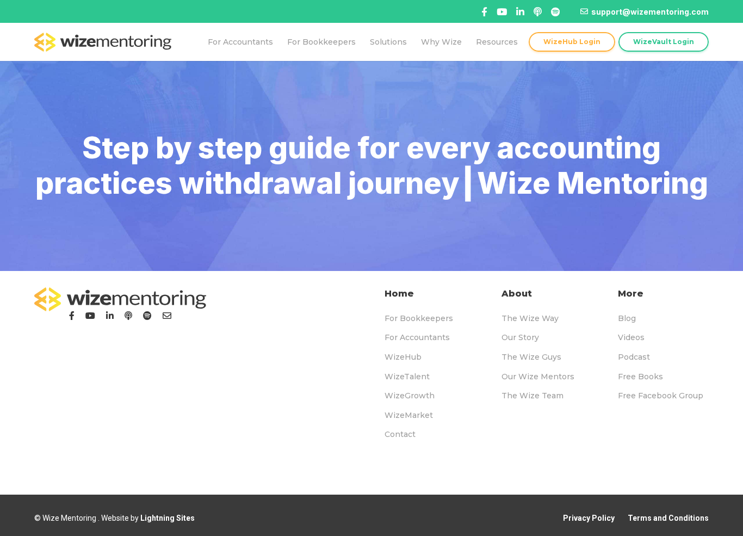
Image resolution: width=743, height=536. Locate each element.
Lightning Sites (167, 518)
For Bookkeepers (419, 318)
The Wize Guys (531, 357)
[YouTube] (90, 315)
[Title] (502, 11)
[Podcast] (128, 315)
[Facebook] (484, 11)
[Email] (167, 315)
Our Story (520, 337)
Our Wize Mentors (537, 376)
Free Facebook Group (660, 396)
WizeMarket (409, 415)
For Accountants (417, 337)
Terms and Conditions (668, 518)
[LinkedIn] (110, 315)
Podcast (634, 357)
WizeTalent (407, 376)
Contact (400, 434)
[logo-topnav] (102, 42)
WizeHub (403, 357)
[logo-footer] (120, 299)
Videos (631, 337)
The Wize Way (530, 318)
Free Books (640, 376)
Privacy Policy (589, 518)
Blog (627, 318)
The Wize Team (532, 396)
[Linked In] (538, 11)
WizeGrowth (410, 396)
